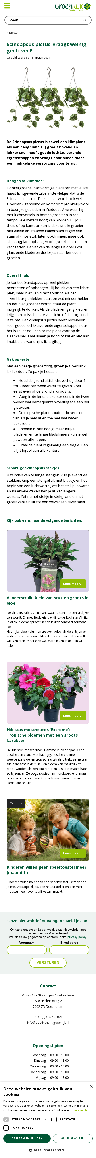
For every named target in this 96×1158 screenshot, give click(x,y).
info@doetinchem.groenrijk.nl (48, 1022)
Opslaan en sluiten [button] (27, 1138)
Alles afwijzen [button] (73, 1138)
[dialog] (48, 1120)
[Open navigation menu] (7, 5)
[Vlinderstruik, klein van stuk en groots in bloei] (48, 561)
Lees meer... (73, 584)
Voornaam (26, 942)
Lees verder (81, 1110)
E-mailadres (69, 942)
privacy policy (76, 936)
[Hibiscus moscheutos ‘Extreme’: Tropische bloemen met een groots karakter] (48, 693)
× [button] (91, 1086)
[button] (48, 1150)
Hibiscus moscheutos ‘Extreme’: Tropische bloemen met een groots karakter (42, 735)
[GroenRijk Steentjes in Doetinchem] (73, 7)
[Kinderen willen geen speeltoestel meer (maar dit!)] (48, 830)
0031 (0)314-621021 (48, 1016)
